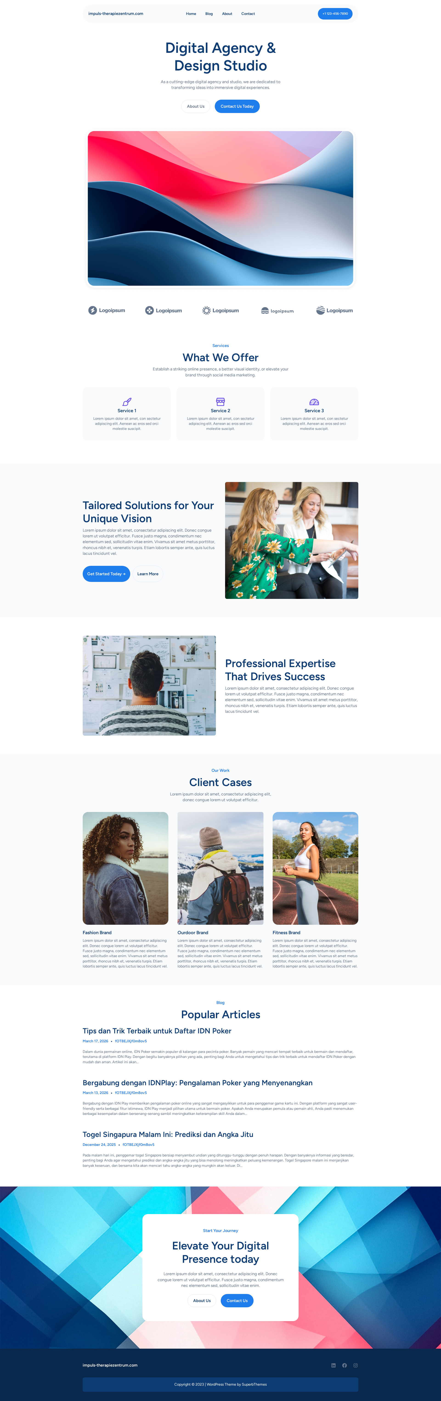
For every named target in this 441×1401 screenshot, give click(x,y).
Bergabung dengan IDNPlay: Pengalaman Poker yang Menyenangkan (198, 1082)
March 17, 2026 (95, 1041)
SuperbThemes (254, 1384)
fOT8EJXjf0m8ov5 (131, 1041)
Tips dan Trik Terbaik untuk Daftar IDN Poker (157, 1030)
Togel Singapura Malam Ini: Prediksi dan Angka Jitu (168, 1134)
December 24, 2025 (99, 1144)
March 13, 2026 (95, 1093)
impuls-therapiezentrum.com (115, 13)
